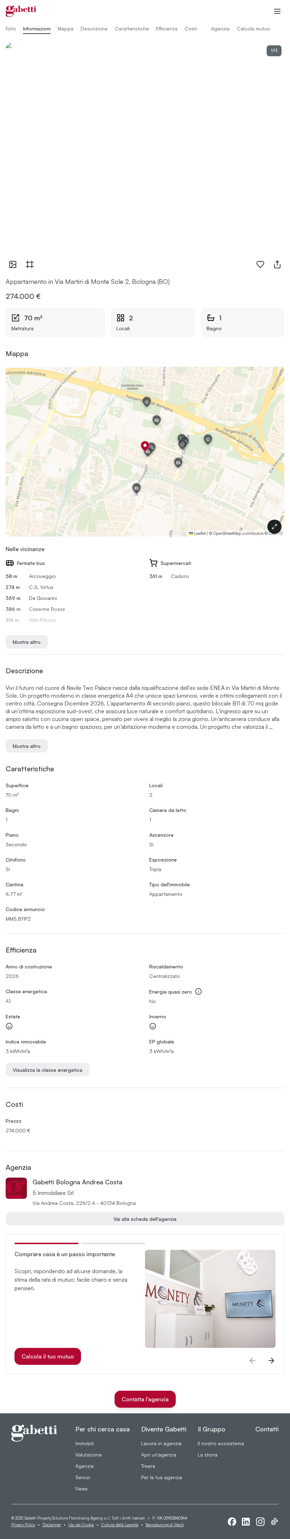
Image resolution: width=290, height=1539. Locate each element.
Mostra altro (27, 642)
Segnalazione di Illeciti (165, 1524)
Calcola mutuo (253, 28)
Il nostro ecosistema (221, 1443)
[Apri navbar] (277, 11)
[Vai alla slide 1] (46, 1243)
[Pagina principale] (21, 11)
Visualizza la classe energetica (47, 1070)
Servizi (82, 1477)
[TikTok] (274, 1521)
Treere (148, 1466)
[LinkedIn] (246, 1522)
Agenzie (84, 1466)
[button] (145, 446)
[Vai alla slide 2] (113, 1243)
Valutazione (88, 1455)
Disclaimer (51, 1524)
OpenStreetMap (227, 533)
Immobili (84, 1443)
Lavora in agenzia (161, 1443)
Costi (191, 28)
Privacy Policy (23, 1524)
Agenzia (220, 28)
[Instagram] (260, 1521)
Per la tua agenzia (161, 1477)
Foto (11, 28)
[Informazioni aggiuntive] (198, 991)
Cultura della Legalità (119, 1524)
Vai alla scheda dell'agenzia (145, 1219)
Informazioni (37, 28)
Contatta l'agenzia (145, 1399)
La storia (208, 1455)
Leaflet (199, 533)
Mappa (66, 28)
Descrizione (94, 28)
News (81, 1489)
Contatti (267, 1429)
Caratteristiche (132, 28)
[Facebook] (232, 1521)
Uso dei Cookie (81, 1524)
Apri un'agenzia (158, 1455)
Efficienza (167, 28)
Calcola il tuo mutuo (48, 1356)
